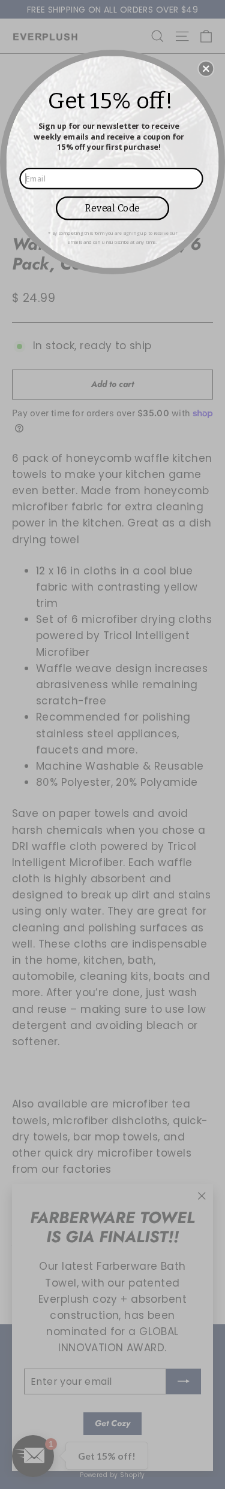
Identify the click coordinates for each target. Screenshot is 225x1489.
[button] (206, 68)
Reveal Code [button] (112, 207)
